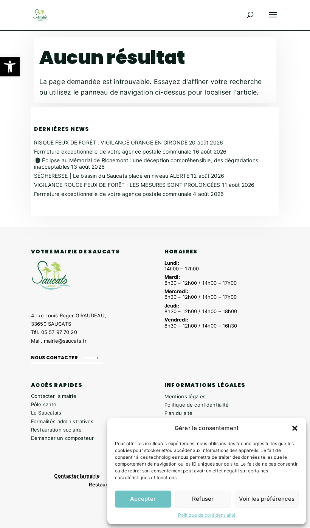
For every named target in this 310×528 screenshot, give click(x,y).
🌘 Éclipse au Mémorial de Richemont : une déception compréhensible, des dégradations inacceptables (146, 163)
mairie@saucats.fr (65, 341)
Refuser (203, 498)
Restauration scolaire (56, 430)
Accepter (143, 498)
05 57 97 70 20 (59, 332)
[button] (10, 66)
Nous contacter (54, 357)
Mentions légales (185, 396)
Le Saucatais (46, 413)
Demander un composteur (62, 438)
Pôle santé (43, 404)
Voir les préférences (266, 498)
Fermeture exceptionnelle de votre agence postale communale (112, 151)
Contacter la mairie (53, 396)
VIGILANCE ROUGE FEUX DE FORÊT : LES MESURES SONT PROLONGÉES (127, 185)
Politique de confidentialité (207, 515)
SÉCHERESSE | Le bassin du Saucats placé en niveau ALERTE (111, 175)
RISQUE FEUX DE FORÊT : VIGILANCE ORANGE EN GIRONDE (111, 142)
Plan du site (178, 413)
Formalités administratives (62, 421)
